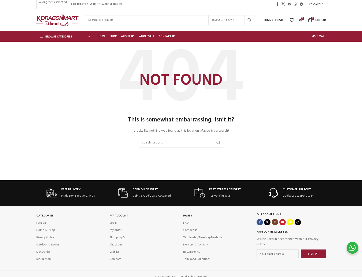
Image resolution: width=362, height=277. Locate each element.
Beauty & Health (46, 237)
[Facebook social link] (277, 4)
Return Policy (191, 251)
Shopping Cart (119, 237)
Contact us (190, 230)
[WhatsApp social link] (295, 4)
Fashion (41, 222)
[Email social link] (289, 4)
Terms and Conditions (196, 259)
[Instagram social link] (275, 222)
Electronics (43, 251)
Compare (115, 259)
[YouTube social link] (282, 222)
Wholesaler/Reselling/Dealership (203, 237)
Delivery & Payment (195, 244)
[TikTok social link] (298, 222)
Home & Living (45, 230)
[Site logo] (57, 20)
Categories (44, 215)
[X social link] (283, 4)
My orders (116, 230)
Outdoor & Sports (47, 244)
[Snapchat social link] (290, 222)
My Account (119, 215)
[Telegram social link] (301, 4)
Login (113, 222)
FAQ (186, 222)
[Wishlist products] (292, 20)
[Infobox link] (70, 193)
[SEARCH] (249, 20)
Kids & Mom (44, 259)
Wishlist (114, 251)
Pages (187, 215)
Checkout (116, 244)
